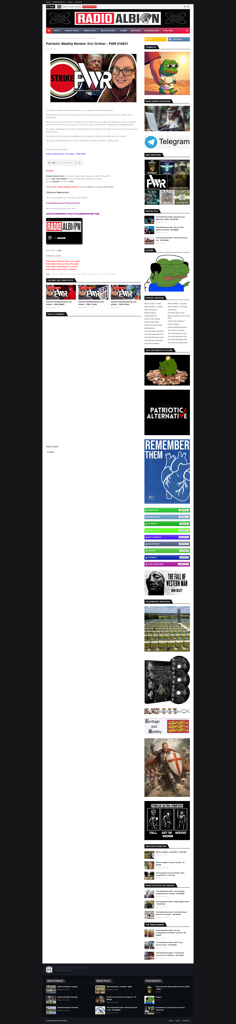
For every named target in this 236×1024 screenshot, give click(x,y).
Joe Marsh (165, 524)
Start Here (78, 2)
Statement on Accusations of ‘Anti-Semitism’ (170, 1008)
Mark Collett (64, 274)
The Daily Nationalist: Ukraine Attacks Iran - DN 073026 (171, 239)
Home (48, 2)
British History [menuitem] (108, 30)
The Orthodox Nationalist (153, 340)
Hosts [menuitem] (56, 30)
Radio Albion (56, 38)
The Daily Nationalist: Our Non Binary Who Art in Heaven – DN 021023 (171, 913)
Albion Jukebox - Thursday (177, 306)
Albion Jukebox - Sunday (153, 306)
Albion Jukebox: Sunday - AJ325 (119, 986)
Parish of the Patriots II (176, 321)
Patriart (165, 551)
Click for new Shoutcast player (57, 192)
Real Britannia (149, 328)
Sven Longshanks (165, 564)
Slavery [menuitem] (123, 30)
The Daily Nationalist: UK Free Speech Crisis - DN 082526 (122, 1008)
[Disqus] (93, 347)
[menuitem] (49, 31)
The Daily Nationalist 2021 (177, 333)
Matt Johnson (165, 537)
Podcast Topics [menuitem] (72, 30)
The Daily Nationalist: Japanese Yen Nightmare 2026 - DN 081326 (170, 218)
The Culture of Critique (176, 330)
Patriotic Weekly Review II (177, 327)
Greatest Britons (150, 316)
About (178, 1021)
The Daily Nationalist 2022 (153, 334)
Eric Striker (55, 274)
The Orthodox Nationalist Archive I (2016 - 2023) (172, 987)
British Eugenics (150, 313)
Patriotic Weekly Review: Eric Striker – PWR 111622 (91, 303)
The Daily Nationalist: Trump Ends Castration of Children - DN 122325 (170, 954)
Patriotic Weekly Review (55, 176)
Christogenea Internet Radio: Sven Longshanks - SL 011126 (170, 874)
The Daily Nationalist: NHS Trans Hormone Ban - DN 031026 (169, 943)
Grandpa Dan (165, 517)
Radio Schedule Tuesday (72, 7)
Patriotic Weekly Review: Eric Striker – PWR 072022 (124, 303)
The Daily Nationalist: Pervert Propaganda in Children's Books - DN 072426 (171, 932)
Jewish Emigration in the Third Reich (179, 317)
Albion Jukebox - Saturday (177, 303)
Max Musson (165, 544)
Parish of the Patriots (152, 319)
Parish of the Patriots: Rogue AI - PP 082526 (121, 998)
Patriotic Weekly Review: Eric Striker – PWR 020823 (59, 303)
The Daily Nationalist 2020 (153, 331)
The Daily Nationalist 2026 (177, 339)
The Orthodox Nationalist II (178, 342)
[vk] (179, 39)
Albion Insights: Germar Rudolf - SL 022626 (170, 863)
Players (159, 997)
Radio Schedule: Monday (67, 997)
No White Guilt (75, 274)
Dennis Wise (165, 510)
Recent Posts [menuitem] (90, 30)
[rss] (155, 39)
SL (48, 49)
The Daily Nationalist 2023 (177, 336)
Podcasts (102, 274)
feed (71, 181)
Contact (70, 2)
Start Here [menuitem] (168, 30)
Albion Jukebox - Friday (152, 303)
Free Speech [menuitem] (136, 30)
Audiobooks (172, 310)
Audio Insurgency (150, 310)
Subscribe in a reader (53, 256)
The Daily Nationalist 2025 (153, 337)
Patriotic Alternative (151, 322)
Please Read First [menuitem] (151, 30)
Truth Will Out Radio (151, 343)
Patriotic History (173, 324)
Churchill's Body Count (176, 313)
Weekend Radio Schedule (67, 1007)
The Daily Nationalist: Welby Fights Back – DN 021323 (172, 902)
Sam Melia (165, 557)
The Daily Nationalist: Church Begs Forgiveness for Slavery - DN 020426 (170, 892)
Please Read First (59, 2)
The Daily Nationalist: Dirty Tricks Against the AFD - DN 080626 (170, 228)
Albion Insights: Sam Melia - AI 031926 (171, 852)
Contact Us (186, 1021)
